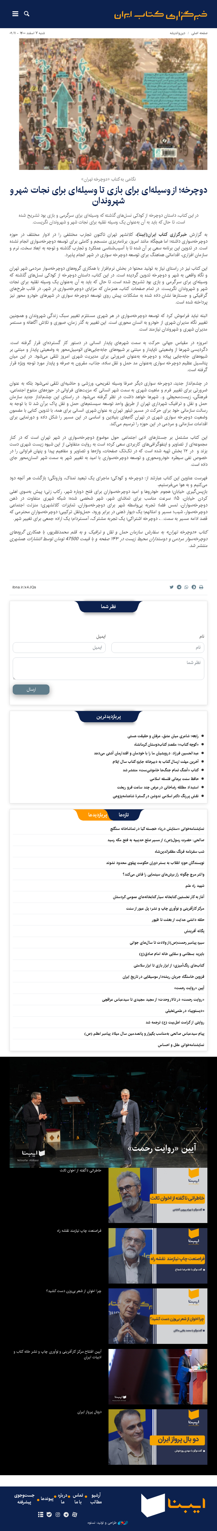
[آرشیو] (40, 1515)
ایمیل (101, 636)
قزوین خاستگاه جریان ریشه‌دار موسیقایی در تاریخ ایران (163, 977)
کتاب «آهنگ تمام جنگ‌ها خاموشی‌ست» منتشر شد (161, 770)
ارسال (31, 689)
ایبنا (160, 15)
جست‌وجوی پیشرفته (24, 1499)
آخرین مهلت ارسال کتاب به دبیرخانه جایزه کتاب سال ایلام (156, 762)
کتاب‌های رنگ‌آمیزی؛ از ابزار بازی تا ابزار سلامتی (169, 965)
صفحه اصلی (199, 33)
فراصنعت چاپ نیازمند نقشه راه (79, 1231)
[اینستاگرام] (57, 1515)
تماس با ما (78, 1499)
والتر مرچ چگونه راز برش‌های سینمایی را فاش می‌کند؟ (163, 874)
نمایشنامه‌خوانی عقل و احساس (181, 1045)
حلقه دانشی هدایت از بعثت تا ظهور (178, 920)
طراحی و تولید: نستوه (102, 1522)
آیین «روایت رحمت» (189, 988)
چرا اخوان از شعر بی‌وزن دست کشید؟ (73, 1291)
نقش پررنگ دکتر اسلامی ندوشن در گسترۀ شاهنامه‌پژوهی (156, 796)
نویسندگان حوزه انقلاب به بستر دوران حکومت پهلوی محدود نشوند (155, 863)
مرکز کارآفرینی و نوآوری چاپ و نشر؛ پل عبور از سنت (165, 908)
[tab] (124, 815)
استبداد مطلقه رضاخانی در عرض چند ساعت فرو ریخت (158, 787)
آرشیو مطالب (96, 1499)
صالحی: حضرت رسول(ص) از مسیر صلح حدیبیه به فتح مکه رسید (155, 840)
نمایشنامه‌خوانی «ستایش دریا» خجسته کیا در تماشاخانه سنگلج (157, 829)
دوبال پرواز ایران (89, 1412)
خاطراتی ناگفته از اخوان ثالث (80, 1170)
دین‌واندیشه (177, 33)
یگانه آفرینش (193, 931)
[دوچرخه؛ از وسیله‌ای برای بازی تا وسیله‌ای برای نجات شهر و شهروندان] (108, 104)
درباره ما (62, 1499)
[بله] (49, 1515)
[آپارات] (74, 1515)
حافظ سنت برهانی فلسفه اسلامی (174, 779)
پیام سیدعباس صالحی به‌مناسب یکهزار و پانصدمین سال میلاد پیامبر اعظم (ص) (144, 1034)
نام (201, 636)
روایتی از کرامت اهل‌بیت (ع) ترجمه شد (175, 1022)
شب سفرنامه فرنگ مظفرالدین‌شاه (179, 851)
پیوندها (47, 1498)
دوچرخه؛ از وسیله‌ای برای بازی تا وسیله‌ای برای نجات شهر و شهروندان (108, 195)
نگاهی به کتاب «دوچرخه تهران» (108, 179)
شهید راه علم (195, 886)
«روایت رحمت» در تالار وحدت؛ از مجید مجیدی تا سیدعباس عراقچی (153, 999)
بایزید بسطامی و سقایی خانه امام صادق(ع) (171, 954)
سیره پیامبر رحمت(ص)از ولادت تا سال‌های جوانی (167, 943)
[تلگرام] (66, 1515)
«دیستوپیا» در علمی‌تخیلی (184, 1011)
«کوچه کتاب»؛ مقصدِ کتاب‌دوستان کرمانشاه (166, 744)
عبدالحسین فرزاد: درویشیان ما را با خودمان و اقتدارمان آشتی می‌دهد (146, 753)
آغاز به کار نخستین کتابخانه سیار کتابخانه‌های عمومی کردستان (158, 897)
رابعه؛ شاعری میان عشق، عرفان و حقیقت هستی (163, 736)
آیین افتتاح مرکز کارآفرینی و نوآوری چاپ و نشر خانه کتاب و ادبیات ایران (57, 1354)
